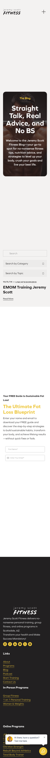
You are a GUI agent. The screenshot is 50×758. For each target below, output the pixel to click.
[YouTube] (20, 644)
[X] (25, 644)
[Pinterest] (30, 644)
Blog (5, 669)
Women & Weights (13, 703)
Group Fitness (11, 695)
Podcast (7, 673)
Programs (8, 665)
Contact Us (9, 681)
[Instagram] (5, 644)
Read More (8, 298)
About (6, 661)
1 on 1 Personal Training (17, 699)
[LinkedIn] (15, 644)
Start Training (11, 677)
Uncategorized (26, 282)
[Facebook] (10, 644)
